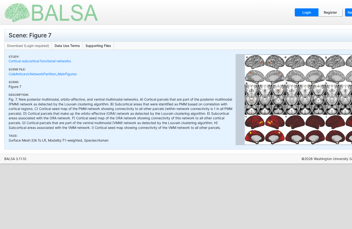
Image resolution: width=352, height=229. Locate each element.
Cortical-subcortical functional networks (40, 61)
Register (330, 12)
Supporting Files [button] (98, 46)
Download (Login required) (28, 46)
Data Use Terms (67, 46)
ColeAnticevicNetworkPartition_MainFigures (43, 74)
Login (306, 12)
